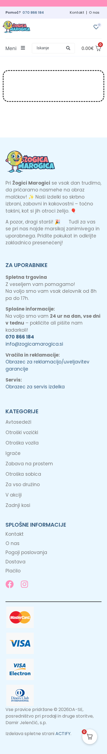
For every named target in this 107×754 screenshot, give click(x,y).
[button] (53, 48)
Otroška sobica (23, 474)
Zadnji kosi (17, 505)
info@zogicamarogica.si (34, 344)
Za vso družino (22, 484)
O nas (94, 12)
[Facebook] (9, 584)
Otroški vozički (21, 432)
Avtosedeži (18, 422)
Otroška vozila (22, 443)
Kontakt (77, 12)
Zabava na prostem (29, 463)
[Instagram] (24, 584)
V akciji (13, 495)
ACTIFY (63, 733)
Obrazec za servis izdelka (35, 386)
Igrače (13, 453)
